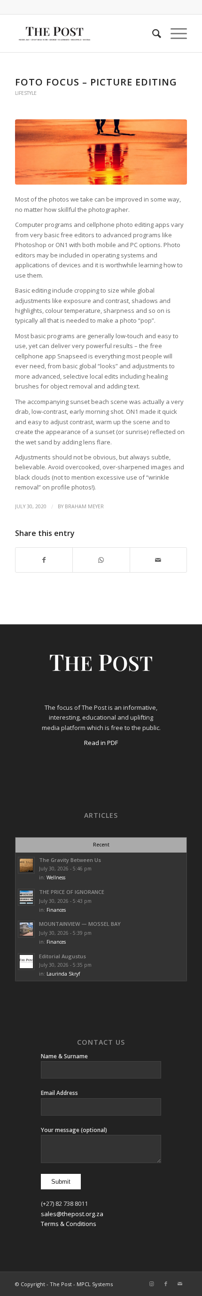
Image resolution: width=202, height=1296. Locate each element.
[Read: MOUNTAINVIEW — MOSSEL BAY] (26, 929)
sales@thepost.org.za (72, 1214)
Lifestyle (26, 93)
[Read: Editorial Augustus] (26, 961)
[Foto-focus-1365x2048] (101, 152)
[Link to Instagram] (152, 1284)
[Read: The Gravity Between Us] (26, 865)
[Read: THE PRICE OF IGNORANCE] (26, 897)
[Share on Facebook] (44, 560)
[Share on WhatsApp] (101, 560)
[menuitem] (152, 33)
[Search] (152, 33)
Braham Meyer (84, 506)
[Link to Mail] (180, 1284)
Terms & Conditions (68, 1223)
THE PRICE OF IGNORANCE (71, 891)
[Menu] (174, 33)
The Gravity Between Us (70, 859)
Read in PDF (101, 742)
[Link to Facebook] (166, 1284)
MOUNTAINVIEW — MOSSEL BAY (80, 923)
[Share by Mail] (158, 560)
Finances (56, 910)
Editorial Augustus (62, 956)
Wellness (56, 877)
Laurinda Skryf (63, 973)
